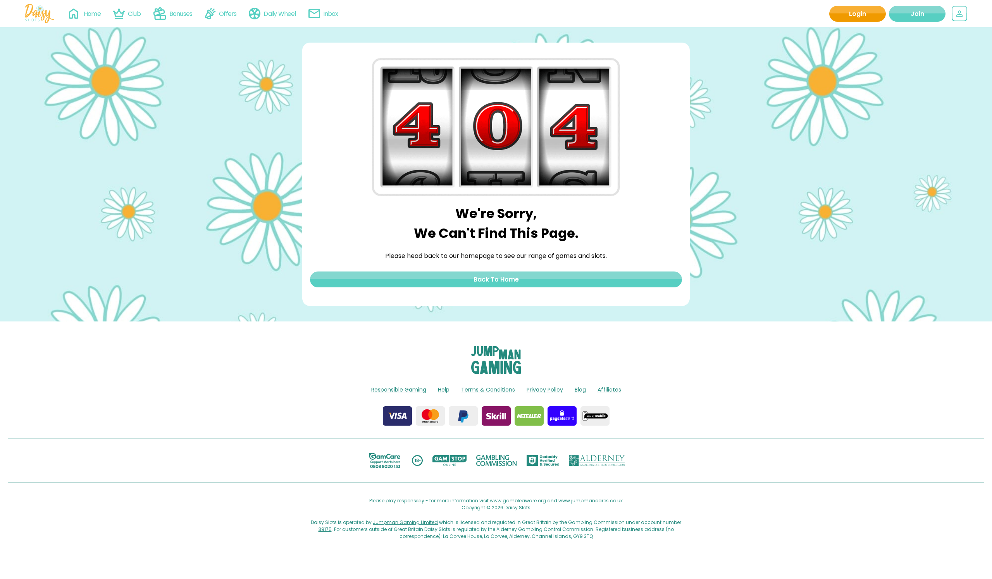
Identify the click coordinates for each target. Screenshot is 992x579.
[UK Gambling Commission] (496, 460)
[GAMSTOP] (449, 460)
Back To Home (496, 279)
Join (917, 13)
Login (857, 13)
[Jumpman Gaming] (496, 371)
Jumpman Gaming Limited (405, 522)
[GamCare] (384, 460)
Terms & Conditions (488, 389)
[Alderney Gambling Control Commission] (597, 460)
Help (444, 389)
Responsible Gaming (398, 389)
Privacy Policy (545, 389)
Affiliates (609, 389)
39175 (325, 529)
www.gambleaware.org (518, 500)
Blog (580, 389)
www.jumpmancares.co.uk (590, 500)
